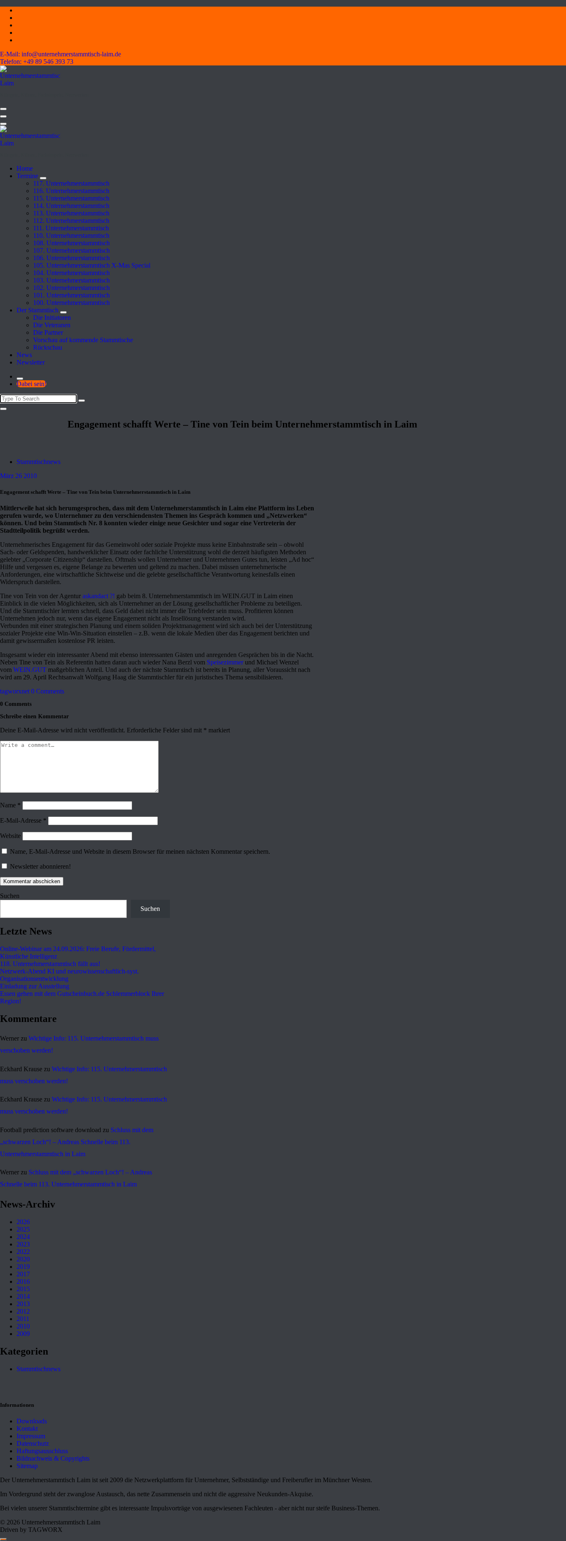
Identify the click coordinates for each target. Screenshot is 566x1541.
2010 (23, 1326)
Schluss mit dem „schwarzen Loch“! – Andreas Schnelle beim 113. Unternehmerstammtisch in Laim (76, 1141)
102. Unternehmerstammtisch (71, 287)
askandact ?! (98, 595)
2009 (23, 1333)
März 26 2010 (18, 475)
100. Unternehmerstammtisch (71, 302)
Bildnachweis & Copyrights (53, 1458)
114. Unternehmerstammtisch (71, 205)
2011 (23, 1318)
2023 (23, 1244)
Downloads (32, 1421)
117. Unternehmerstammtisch (71, 183)
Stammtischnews (38, 461)
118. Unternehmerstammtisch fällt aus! (50, 963)
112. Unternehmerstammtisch (71, 220)
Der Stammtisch (37, 310)
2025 (23, 1229)
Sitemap (27, 1465)
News (24, 354)
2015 (23, 1288)
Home (25, 168)
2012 (23, 1311)
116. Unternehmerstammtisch (71, 190)
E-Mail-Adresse (23, 820)
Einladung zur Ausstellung (34, 986)
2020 (23, 1259)
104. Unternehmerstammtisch (71, 272)
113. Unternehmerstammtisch (71, 213)
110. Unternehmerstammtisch (71, 235)
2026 (23, 1221)
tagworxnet (14, 691)
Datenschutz (33, 1443)
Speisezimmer (225, 662)
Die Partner (48, 332)
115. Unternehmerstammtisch (71, 198)
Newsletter (31, 362)
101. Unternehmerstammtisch (71, 295)
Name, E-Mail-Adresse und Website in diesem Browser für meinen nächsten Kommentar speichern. (140, 851)
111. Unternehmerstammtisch (71, 228)
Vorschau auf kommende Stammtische (83, 339)
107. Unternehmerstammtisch (71, 250)
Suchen (9, 895)
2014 (23, 1296)
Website (10, 835)
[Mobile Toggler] (43, 178)
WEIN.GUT (29, 669)
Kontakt (27, 1428)
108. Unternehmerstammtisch (71, 242)
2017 (23, 1274)
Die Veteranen (51, 324)
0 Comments (47, 691)
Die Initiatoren (52, 317)
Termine (27, 175)
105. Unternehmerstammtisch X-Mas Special (91, 265)
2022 (23, 1251)
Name (10, 805)
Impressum (31, 1436)
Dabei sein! (31, 383)
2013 (23, 1303)
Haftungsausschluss (42, 1450)
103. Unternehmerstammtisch (71, 280)
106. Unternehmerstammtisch (71, 257)
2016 (23, 1281)
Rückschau (47, 347)
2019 (23, 1266)
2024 (23, 1236)
